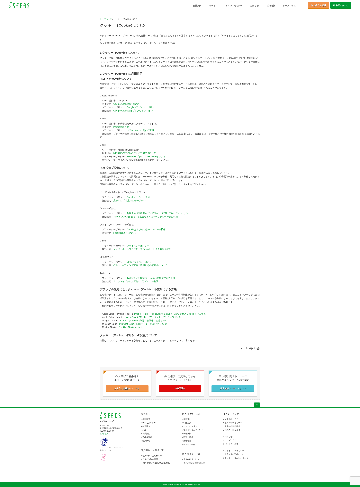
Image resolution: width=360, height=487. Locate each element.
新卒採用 (187, 419)
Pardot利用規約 (121, 127)
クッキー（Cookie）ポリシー (237, 458)
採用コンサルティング (193, 430)
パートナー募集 (231, 444)
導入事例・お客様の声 (152, 450)
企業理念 (146, 426)
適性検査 (187, 441)
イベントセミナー (234, 5)
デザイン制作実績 (150, 459)
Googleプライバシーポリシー (142, 107)
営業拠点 (146, 434)
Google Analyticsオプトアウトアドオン (133, 111)
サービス (213, 5)
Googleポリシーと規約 (138, 197)
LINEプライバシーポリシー (140, 262)
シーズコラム (289, 5)
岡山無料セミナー (232, 419)
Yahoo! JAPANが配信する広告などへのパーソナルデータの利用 (145, 216)
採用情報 (271, 5)
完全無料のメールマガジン (233, 388)
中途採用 (187, 423)
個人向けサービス (191, 454)
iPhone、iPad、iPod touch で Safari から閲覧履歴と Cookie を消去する (170, 314)
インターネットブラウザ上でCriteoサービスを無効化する (142, 249)
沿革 (144, 430)
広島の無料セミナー (233, 423)
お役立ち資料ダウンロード (127, 388)
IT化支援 (187, 434)
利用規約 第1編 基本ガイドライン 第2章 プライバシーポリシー (158, 213)
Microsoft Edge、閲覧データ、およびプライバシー (144, 324)
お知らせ (254, 5)
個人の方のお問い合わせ (194, 463)
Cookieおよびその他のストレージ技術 (146, 229)
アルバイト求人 (190, 426)
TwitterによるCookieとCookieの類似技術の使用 (151, 278)
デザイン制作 (189, 444)
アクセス (104, 434)
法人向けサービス (191, 414)
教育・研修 (188, 437)
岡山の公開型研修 (232, 426)
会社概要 (146, 419)
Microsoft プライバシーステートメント (146, 156)
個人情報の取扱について (235, 454)
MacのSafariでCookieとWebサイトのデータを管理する (153, 317)
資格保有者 (147, 437)
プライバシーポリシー (138, 246)
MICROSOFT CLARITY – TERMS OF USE (135, 153)
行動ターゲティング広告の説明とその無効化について (140, 265)
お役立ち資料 (319, 5)
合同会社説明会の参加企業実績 (156, 463)
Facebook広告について (125, 233)
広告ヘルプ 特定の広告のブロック (130, 200)
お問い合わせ (341, 5)
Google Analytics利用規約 (126, 104)
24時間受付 (180, 388)
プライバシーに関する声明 (140, 130)
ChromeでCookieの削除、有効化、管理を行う (143, 320)
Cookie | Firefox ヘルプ (130, 327)
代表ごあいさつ (149, 423)
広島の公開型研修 (232, 430)
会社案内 (197, 5)
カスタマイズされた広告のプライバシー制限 (135, 281)
